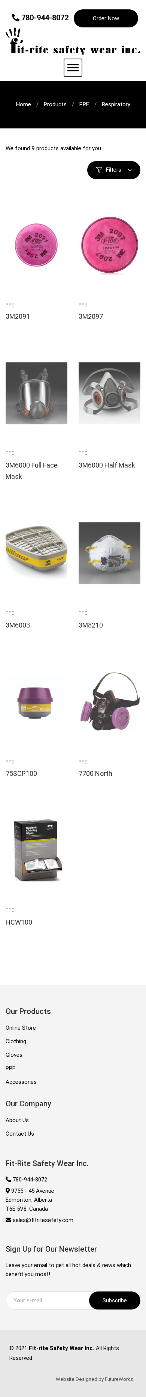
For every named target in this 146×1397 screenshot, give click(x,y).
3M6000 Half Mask (107, 465)
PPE (84, 104)
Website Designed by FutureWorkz (94, 1379)
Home (23, 104)
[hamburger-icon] (73, 68)
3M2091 (18, 316)
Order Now (106, 18)
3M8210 (91, 625)
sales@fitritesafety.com (42, 1220)
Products (55, 104)
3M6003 (18, 625)
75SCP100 (21, 773)
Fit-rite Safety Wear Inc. (61, 1348)
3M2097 (91, 316)
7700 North (95, 773)
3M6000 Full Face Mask (31, 470)
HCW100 (19, 922)
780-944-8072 (44, 17)
